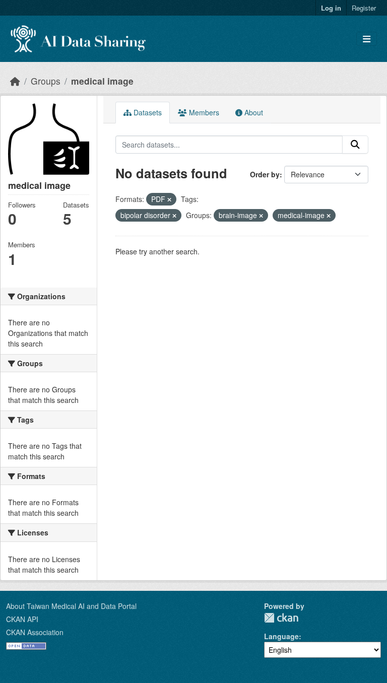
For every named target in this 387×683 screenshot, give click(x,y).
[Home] (15, 81)
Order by (265, 174)
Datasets (147, 112)
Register (364, 8)
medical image (102, 81)
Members (203, 112)
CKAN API (22, 619)
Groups (45, 81)
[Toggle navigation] (366, 39)
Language (281, 636)
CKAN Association (34, 632)
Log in (331, 8)
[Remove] (169, 199)
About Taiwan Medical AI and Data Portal (71, 606)
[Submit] (355, 144)
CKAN (281, 617)
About (252, 112)
